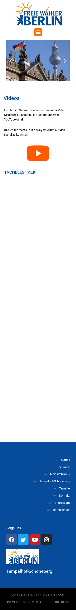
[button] (38, 32)
